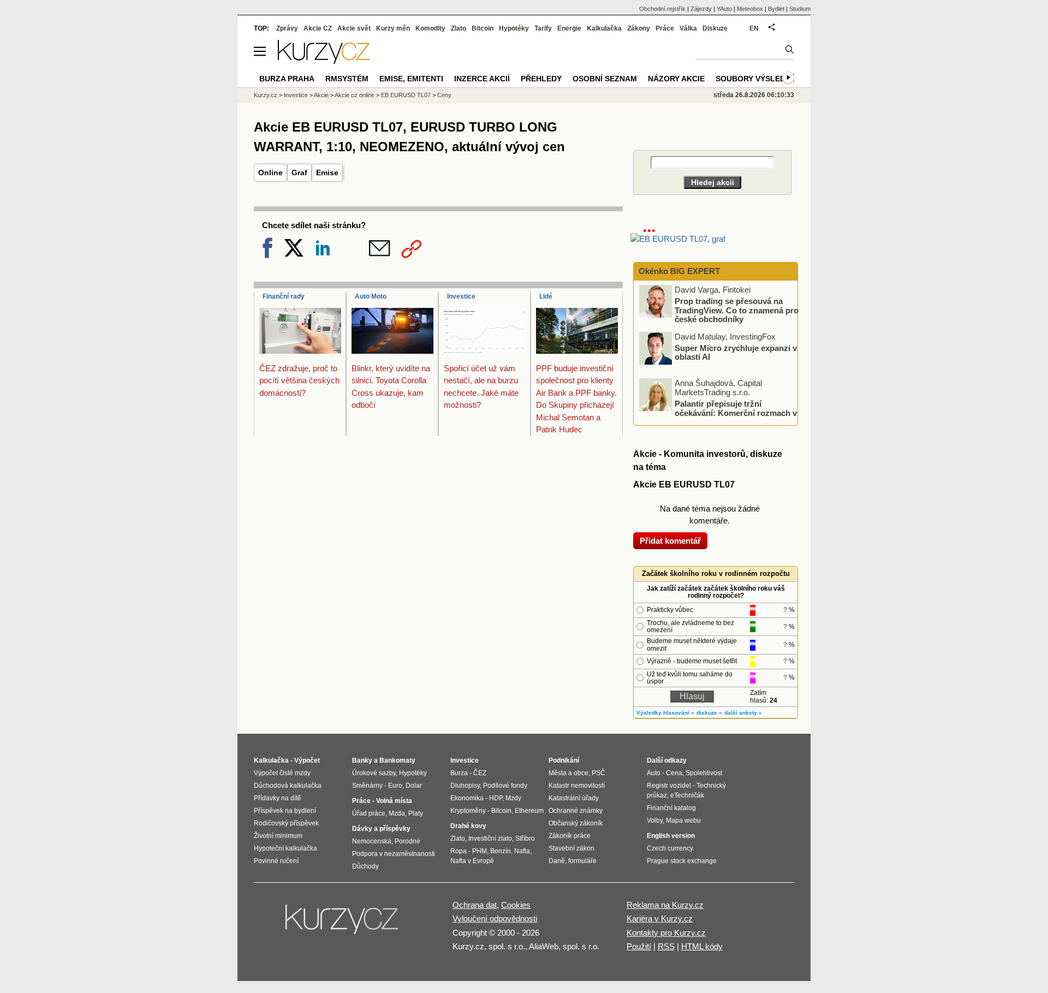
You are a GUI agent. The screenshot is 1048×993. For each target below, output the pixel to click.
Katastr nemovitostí (577, 785)
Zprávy (287, 28)
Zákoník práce (570, 836)
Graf (299, 172)
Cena (674, 773)
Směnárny (367, 785)
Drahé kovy (468, 826)
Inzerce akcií (482, 78)
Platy (415, 813)
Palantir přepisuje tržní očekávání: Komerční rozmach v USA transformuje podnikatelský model (719, 412)
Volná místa (394, 801)
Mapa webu (683, 820)
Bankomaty (397, 760)
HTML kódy (702, 946)
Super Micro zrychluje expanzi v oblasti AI (736, 352)
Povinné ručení (276, 861)
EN (754, 28)
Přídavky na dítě (277, 798)
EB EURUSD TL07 (406, 95)
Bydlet (776, 8)
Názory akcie (676, 78)
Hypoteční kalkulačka (285, 848)
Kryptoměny (468, 810)
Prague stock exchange (682, 861)
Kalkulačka (604, 28)
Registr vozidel (669, 785)
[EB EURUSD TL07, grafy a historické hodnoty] (677, 238)
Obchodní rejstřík (662, 8)
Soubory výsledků (756, 78)
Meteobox (750, 8)
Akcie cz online (354, 95)
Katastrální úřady (574, 798)
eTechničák (687, 795)
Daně (557, 861)
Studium (800, 8)
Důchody (365, 866)
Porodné (407, 841)
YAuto (724, 8)
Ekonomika (467, 798)
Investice (461, 296)
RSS (666, 946)
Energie (569, 28)
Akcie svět (354, 28)
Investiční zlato (490, 838)
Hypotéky (514, 28)
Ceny (444, 95)
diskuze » (709, 713)
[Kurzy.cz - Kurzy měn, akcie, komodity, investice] (324, 61)
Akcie (321, 95)
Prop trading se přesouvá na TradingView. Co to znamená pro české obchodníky (737, 310)
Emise (327, 172)
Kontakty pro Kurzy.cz (666, 932)
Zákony (638, 28)
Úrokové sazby (374, 773)
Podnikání (564, 760)
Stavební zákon (571, 848)
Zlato (458, 28)
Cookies (516, 904)
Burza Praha (286, 78)
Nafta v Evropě (472, 861)
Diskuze (715, 28)
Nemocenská (371, 841)
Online (270, 172)
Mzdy (513, 798)
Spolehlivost (704, 773)
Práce (665, 28)
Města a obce (568, 773)
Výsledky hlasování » (665, 713)
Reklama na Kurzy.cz (665, 904)
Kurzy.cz (265, 95)
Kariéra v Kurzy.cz (660, 918)
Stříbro (525, 838)
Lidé (545, 296)
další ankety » (743, 713)
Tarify (543, 28)
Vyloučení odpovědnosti (494, 918)
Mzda (397, 813)
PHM (479, 851)
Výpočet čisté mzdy (282, 773)
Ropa (458, 851)
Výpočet (307, 760)
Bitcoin (482, 28)
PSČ (598, 773)
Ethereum (529, 810)
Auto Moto (370, 296)
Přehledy (541, 78)
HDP (495, 798)
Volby (655, 820)
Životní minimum (278, 836)
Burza (459, 773)
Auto (653, 773)
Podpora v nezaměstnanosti (393, 854)
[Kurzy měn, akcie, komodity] (342, 924)
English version (671, 836)
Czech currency (670, 848)
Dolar (414, 785)
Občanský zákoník (576, 823)
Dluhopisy (465, 785)
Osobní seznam (605, 78)
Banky (362, 760)
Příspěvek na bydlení (285, 810)
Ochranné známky (576, 810)
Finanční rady (284, 296)
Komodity (430, 28)
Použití (639, 946)
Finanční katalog (671, 808)
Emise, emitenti (411, 78)
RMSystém (346, 78)
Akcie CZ (317, 28)
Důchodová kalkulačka (287, 785)
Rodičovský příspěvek (286, 823)
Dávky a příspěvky (381, 829)
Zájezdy (701, 8)
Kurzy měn (393, 28)
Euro (395, 785)
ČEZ (479, 773)
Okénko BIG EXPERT (678, 271)
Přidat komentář (670, 540)
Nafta (522, 851)
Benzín (500, 851)
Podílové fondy (505, 785)
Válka (688, 28)
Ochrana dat (474, 904)
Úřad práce (368, 813)
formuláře (582, 861)
